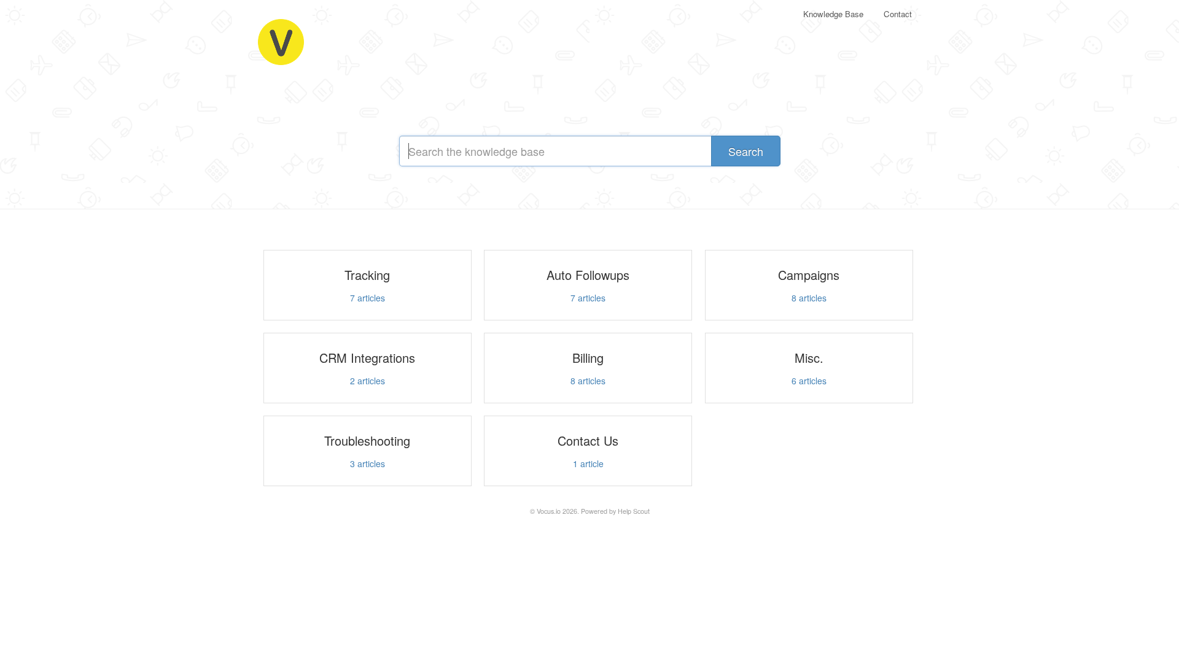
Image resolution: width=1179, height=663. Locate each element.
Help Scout (634, 511)
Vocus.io (549, 511)
